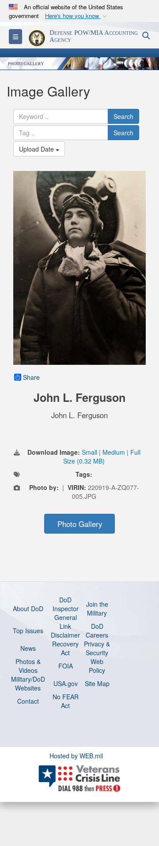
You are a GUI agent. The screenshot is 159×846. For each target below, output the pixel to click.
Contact (28, 701)
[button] (77, 16)
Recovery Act (65, 648)
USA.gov (65, 683)
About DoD (28, 608)
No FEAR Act (66, 701)
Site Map (97, 683)
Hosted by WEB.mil (76, 755)
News (28, 648)
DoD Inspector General (66, 608)
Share (31, 377)
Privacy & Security (97, 648)
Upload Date (37, 149)
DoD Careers (97, 630)
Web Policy (97, 666)
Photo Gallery (79, 524)
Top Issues (28, 630)
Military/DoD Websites (28, 683)
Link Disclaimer (65, 630)
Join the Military (97, 608)
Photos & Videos (28, 666)
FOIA (65, 665)
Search (123, 116)
